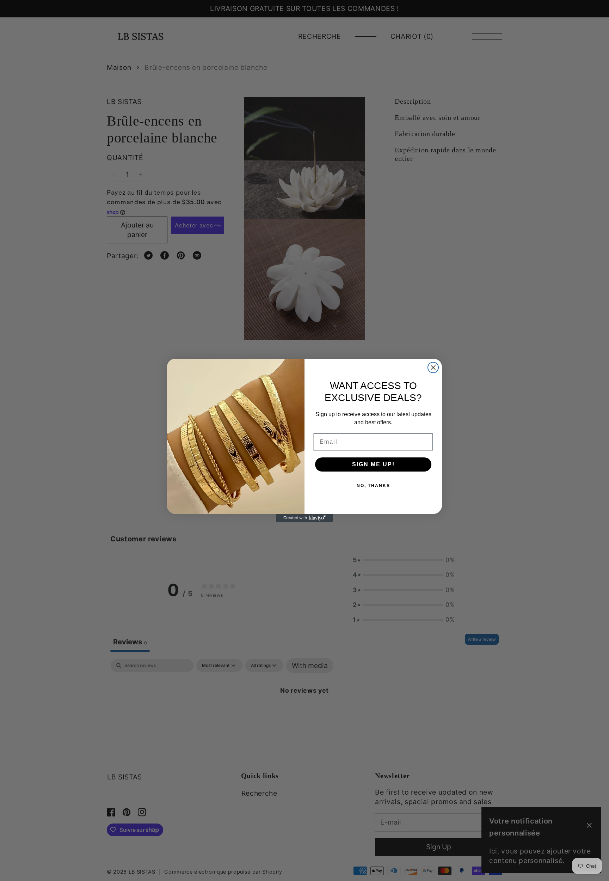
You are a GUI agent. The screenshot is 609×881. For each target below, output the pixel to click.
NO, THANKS (373, 485)
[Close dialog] (433, 367)
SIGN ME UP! (373, 464)
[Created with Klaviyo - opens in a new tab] (304, 518)
